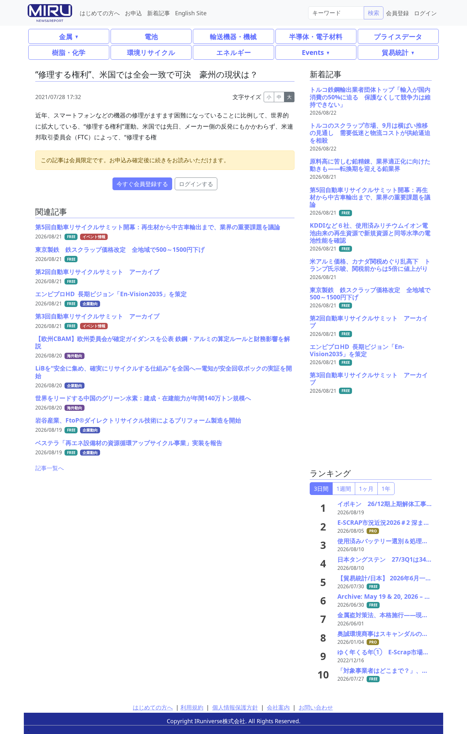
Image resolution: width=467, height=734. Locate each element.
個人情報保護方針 (235, 707)
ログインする (196, 184)
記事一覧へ (49, 468)
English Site (190, 13)
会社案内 (278, 707)
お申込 (133, 13)
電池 (151, 36)
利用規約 (191, 707)
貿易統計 (395, 52)
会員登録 (397, 13)
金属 (65, 36)
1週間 (343, 488)
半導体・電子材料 (315, 36)
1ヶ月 (366, 488)
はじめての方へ (100, 13)
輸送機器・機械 (233, 36)
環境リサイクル (151, 52)
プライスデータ (398, 36)
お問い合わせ (316, 707)
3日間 (321, 488)
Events (313, 52)
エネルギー (233, 52)
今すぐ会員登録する (142, 184)
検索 (373, 13)
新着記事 (158, 13)
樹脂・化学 (68, 52)
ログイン (425, 13)
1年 (386, 488)
